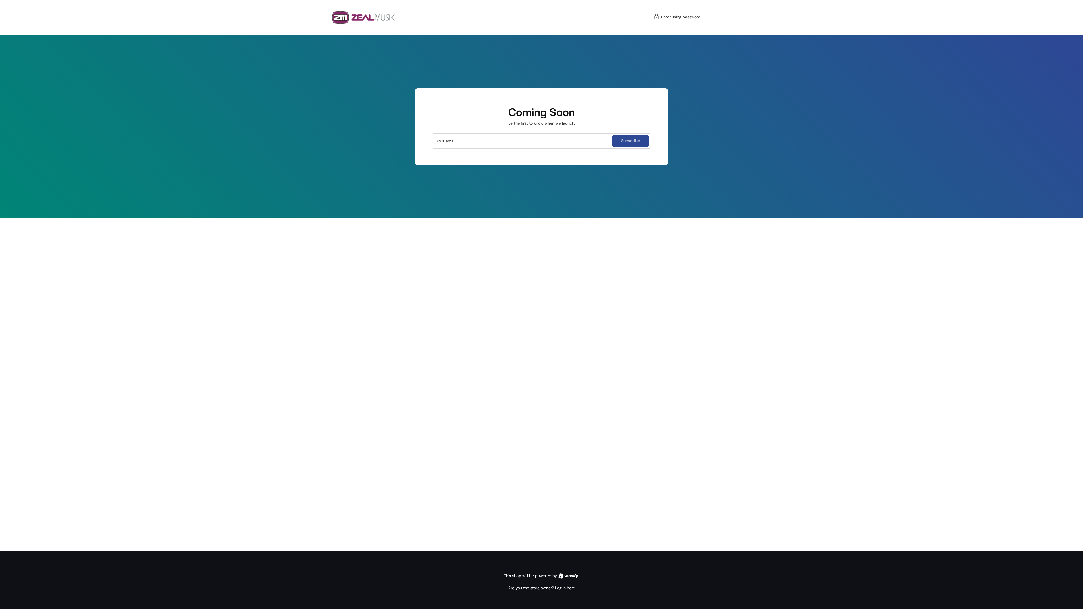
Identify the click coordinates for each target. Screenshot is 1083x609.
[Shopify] (568, 576)
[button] (677, 17)
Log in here (565, 587)
